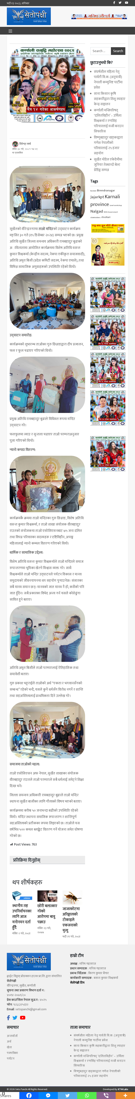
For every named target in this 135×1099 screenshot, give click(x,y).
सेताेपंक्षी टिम (77, 982)
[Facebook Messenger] (48, 1095)
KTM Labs (122, 1089)
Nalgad (96, 211)
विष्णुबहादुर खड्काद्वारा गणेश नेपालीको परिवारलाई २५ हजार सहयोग (108, 145)
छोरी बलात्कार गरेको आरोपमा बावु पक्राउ (47, 914)
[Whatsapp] (87, 1095)
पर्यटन (10, 1058)
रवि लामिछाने (105, 217)
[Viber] (106, 1095)
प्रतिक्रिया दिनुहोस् (26, 860)
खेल (9, 1047)
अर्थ (9, 1041)
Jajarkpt (97, 197)
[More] (125, 1095)
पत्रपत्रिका (12, 1053)
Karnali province (105, 200)
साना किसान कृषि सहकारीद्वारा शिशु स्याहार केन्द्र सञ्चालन (109, 99)
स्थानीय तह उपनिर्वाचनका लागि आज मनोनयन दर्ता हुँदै (21, 917)
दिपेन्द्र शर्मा (25, 143)
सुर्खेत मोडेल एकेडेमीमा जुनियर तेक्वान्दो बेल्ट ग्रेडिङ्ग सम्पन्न (108, 164)
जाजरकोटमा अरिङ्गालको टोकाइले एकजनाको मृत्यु (71, 920)
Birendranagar (106, 190)
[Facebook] (29, 1095)
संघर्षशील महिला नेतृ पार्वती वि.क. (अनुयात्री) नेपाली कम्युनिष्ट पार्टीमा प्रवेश (108, 80)
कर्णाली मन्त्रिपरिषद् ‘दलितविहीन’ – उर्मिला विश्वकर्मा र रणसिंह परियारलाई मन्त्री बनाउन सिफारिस (109, 120)
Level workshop (116, 205)
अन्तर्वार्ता (12, 1036)
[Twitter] (67, 1095)
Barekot (93, 190)
